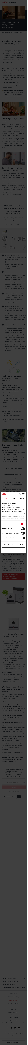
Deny (13, 549)
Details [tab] (13, 498)
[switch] (23, 528)
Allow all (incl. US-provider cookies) (13, 544)
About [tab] (22, 498)
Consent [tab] (5, 498)
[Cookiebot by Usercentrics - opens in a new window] (19, 494)
